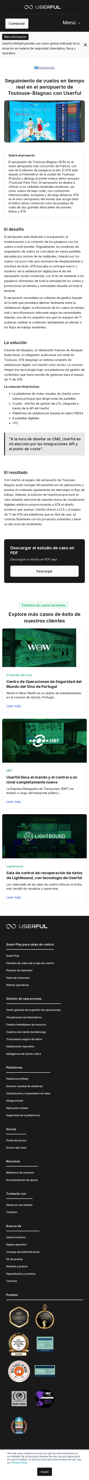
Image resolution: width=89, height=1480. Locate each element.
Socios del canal (16, 1147)
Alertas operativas (17, 985)
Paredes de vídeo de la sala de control (30, 963)
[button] (73, 24)
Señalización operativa (20, 1046)
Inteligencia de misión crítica (23, 1053)
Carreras (11, 1281)
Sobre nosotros (16, 1237)
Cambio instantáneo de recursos (26, 1024)
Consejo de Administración (23, 1251)
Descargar (44, 571)
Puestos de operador (19, 970)
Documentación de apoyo (22, 1180)
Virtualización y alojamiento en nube (28, 1093)
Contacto (11, 1212)
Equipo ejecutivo (16, 1244)
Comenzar (17, 23)
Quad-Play (12, 955)
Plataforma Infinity (17, 1078)
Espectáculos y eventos (21, 1273)
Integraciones (14, 1100)
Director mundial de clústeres (24, 1086)
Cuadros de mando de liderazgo (26, 1032)
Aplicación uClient (17, 1108)
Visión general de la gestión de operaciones (33, 1009)
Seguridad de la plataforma (23, 1115)
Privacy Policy (19, 1462)
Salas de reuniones (18, 977)
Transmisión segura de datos (24, 1039)
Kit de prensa (14, 1259)
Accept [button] (44, 1471)
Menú (69, 23)
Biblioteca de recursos (20, 1172)
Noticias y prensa (17, 1266)
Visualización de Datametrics (24, 1017)
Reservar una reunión (19, 1204)
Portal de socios (16, 1140)
